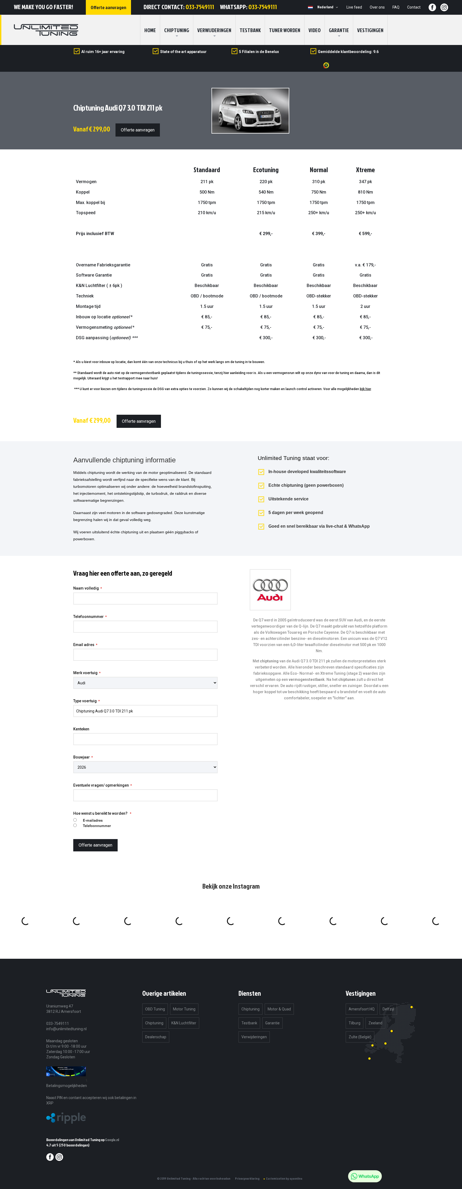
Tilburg (354, 1023)
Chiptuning (154, 1023)
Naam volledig (86, 588)
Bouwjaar (81, 757)
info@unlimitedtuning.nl (66, 1029)
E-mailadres (93, 820)
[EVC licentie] (66, 1080)
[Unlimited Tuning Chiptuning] (46, 30)
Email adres (83, 645)
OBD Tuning (155, 1009)
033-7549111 (200, 6)
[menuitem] (176, 30)
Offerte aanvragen (138, 130)
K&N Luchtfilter (183, 1023)
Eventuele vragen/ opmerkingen (101, 785)
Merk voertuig (85, 673)
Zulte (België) (360, 1037)
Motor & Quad (279, 1009)
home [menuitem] (150, 30)
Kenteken (81, 729)
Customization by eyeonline (284, 1178)
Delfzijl (388, 1009)
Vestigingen (370, 30)
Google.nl (112, 1139)
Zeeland (375, 1023)
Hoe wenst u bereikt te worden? (100, 813)
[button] (328, 7)
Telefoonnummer (88, 616)
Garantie (339, 30)
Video (315, 30)
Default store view (310, 7)
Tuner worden (284, 30)
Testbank (250, 30)
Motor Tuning (184, 1009)
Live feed (354, 7)
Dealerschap (155, 1037)
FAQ (395, 7)
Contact (414, 7)
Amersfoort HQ (362, 1009)
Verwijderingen (214, 30)
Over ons (377, 7)
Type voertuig (85, 701)
